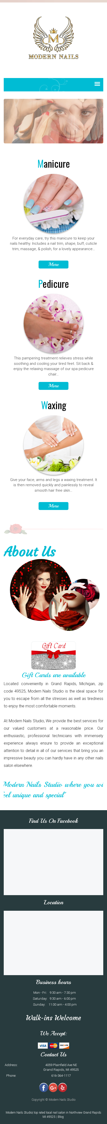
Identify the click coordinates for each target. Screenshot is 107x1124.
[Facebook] (43, 1087)
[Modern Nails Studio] (53, 37)
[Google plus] (53, 1087)
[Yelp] (62, 1087)
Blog (61, 1117)
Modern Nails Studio (19, 1112)
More (54, 264)
